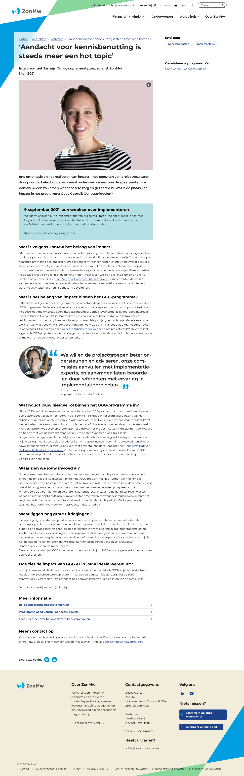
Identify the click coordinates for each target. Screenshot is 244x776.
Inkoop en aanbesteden (206, 768)
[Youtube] (191, 694)
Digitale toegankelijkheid (50, 768)
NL (176, 5)
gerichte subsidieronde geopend (83, 329)
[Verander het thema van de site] (193, 5)
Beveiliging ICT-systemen (170, 768)
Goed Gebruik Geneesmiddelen (186, 68)
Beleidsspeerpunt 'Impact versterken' (44, 604)
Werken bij (145, 5)
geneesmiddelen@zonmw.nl (122, 641)
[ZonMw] (148, 84)
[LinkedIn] (182, 694)
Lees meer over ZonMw (88, 722)
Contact (165, 5)
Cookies (24, 768)
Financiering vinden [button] (127, 16)
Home (23, 39)
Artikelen (57, 39)
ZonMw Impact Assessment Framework (81, 279)
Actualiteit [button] (188, 16)
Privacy (76, 768)
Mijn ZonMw (99, 5)
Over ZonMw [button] (215, 16)
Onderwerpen (162, 16)
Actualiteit (39, 39)
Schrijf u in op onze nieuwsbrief (199, 714)
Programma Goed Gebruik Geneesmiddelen (48, 611)
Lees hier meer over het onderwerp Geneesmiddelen (54, 619)
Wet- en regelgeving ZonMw (132, 768)
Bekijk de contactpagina (143, 748)
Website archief (95, 768)
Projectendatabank (123, 5)
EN (183, 5)
